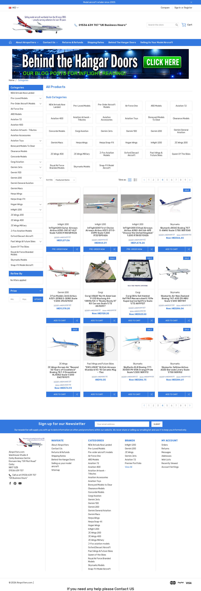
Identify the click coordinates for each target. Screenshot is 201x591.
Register (188, 7)
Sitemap (56, 470)
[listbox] (65, 180)
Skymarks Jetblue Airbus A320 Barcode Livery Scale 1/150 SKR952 (175, 370)
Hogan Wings (17, 204)
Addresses (166, 456)
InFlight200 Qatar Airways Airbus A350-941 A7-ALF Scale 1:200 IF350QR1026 (63, 230)
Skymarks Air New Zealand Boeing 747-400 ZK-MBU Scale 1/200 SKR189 (175, 298)
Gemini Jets (16, 167)
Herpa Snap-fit (18, 199)
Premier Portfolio (133, 463)
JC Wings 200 (17, 215)
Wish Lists (166, 459)
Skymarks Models (19, 260)
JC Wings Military (19, 225)
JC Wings (129, 452)
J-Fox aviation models (21, 231)
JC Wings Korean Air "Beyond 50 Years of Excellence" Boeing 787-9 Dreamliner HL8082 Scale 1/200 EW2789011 (63, 372)
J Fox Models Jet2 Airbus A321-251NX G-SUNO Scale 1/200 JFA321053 (63, 298)
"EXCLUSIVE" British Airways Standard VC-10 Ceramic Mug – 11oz (100, 370)
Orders (165, 445)
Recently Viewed (170, 463)
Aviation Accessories (21, 135)
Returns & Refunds (72, 42)
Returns (165, 448)
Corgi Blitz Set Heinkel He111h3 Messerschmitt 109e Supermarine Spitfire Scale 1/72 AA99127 (137, 300)
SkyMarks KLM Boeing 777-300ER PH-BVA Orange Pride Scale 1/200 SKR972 (138, 370)
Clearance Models (19, 151)
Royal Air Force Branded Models (22, 253)
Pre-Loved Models (19, 98)
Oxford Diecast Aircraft (22, 236)
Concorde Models (19, 156)
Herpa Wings (16, 194)
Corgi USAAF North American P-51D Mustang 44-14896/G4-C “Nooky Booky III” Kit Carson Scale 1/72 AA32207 (100, 301)
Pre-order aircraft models (23, 103)
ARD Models (16, 114)
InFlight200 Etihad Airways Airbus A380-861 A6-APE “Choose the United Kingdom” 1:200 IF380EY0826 (137, 232)
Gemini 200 (16, 178)
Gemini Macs (17, 188)
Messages (166, 452)
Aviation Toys (17, 141)
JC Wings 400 (17, 220)
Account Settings (170, 467)
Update (38, 299)
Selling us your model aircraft (156, 42)
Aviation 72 (16, 119)
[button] (101, 64)
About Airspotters (26, 42)
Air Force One (17, 109)
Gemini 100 (16, 172)
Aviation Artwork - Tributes (24, 130)
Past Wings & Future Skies (23, 241)
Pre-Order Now (59, 249)
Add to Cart (172, 249)
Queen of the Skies (20, 247)
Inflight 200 (16, 209)
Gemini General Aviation (22, 183)
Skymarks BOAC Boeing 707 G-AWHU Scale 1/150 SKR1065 (175, 229)
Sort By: (49, 180)
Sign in (178, 7)
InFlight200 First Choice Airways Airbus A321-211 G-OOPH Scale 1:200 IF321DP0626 (100, 232)
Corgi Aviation (17, 162)
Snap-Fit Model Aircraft (22, 265)
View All (128, 467)
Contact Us (49, 42)
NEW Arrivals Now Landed (22, 93)
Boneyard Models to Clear (23, 146)
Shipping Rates (96, 42)
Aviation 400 (17, 125)
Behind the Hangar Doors (122, 42)
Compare (165, 7)
